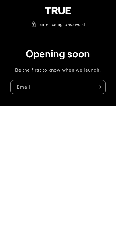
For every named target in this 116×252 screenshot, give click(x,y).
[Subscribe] (98, 87)
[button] (58, 24)
